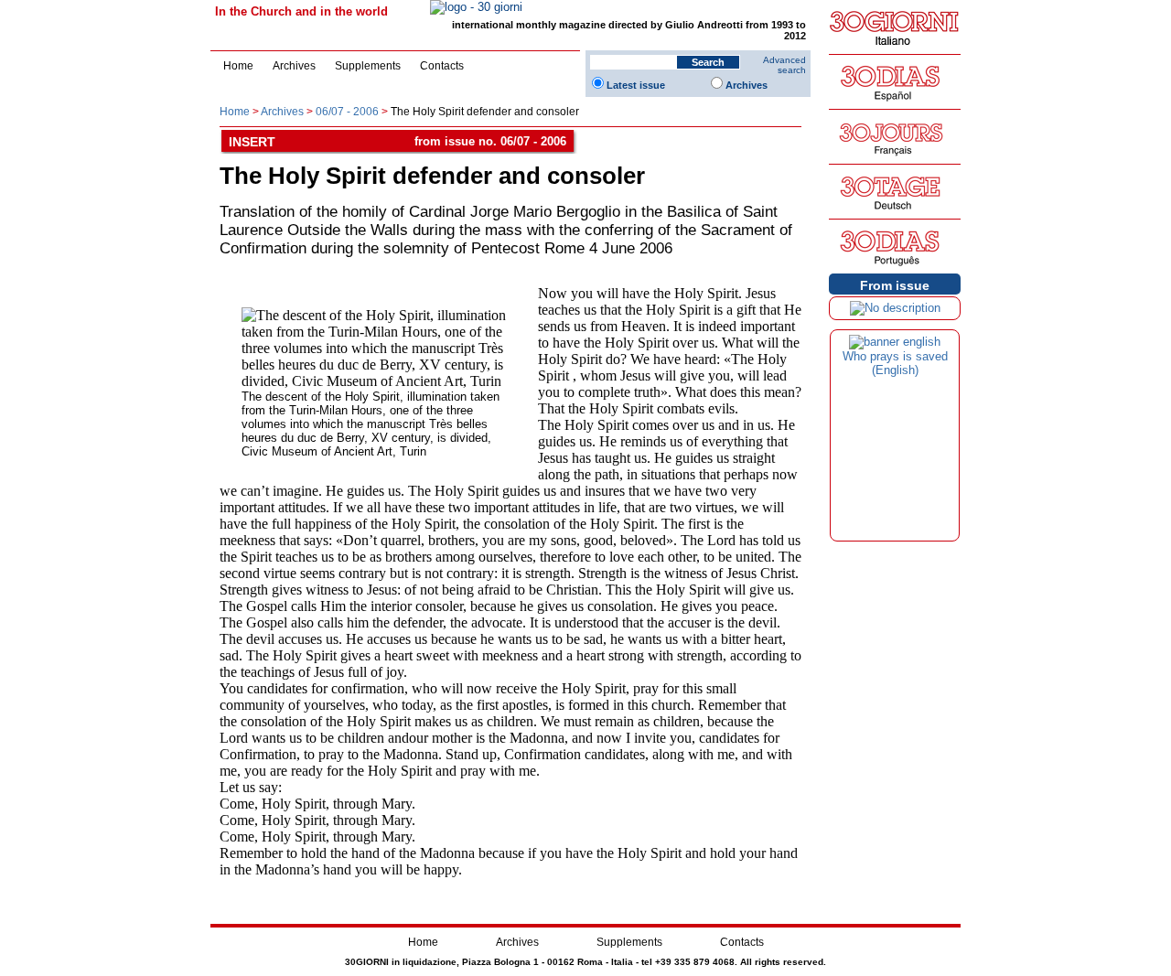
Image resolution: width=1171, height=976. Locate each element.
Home (238, 65)
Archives (294, 65)
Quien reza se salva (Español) (895, 363)
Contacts (442, 65)
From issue (894, 285)
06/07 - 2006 (347, 111)
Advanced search (784, 65)
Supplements (368, 65)
